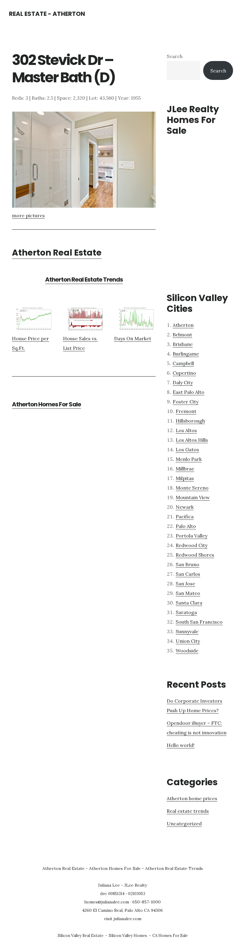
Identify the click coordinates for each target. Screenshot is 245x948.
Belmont (182, 335)
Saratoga (186, 612)
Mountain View (193, 497)
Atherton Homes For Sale (46, 404)
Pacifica (185, 516)
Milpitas (185, 478)
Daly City (183, 382)
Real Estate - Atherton (47, 14)
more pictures (28, 215)
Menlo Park (189, 459)
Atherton (183, 325)
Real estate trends (188, 811)
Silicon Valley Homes (128, 935)
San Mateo (188, 593)
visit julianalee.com (122, 918)
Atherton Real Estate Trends (84, 279)
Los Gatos (187, 449)
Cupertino (184, 373)
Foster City (185, 402)
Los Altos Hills (192, 440)
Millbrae (185, 469)
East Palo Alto (188, 392)
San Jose (185, 584)
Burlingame (186, 354)
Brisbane (183, 344)
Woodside (187, 651)
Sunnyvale (187, 631)
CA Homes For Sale (170, 935)
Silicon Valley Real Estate (80, 935)
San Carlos (188, 574)
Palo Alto (186, 526)
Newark (185, 507)
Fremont (186, 411)
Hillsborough (190, 421)
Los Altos (186, 430)
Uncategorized (184, 824)
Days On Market (132, 338)
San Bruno (187, 564)
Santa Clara (189, 603)
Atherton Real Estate (57, 253)
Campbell (183, 363)
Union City (188, 641)
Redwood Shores (195, 555)
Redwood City (191, 545)
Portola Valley (191, 536)
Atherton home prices (192, 798)
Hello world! (181, 745)
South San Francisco (199, 622)
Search (175, 56)
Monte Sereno (192, 488)
